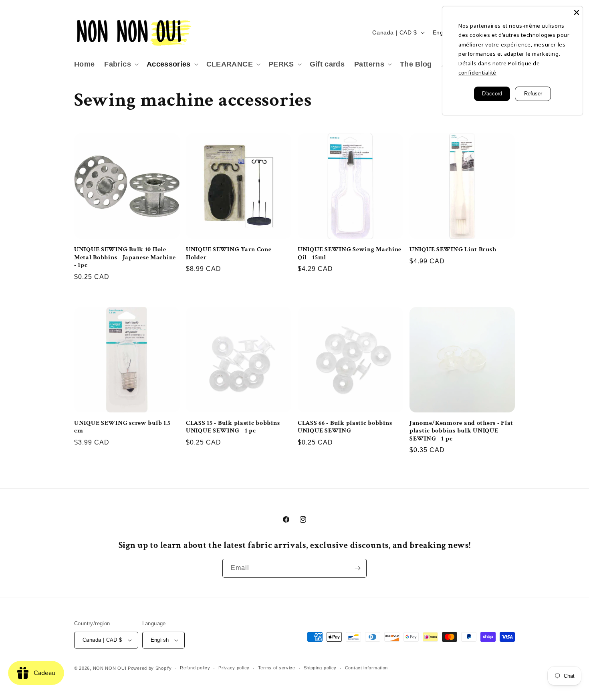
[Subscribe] (357, 568)
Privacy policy (234, 667)
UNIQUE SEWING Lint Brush (452, 249)
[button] (120, 64)
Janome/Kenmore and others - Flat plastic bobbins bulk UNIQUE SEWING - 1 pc (461, 430)
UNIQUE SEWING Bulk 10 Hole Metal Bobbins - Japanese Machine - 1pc (125, 257)
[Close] (577, 12)
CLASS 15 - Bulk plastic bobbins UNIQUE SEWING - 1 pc (233, 426)
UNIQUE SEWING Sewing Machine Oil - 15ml (349, 253)
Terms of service (276, 667)
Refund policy (195, 667)
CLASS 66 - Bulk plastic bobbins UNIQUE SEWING (345, 426)
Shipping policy (320, 667)
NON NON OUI (110, 668)
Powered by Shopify (150, 668)
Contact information (366, 667)
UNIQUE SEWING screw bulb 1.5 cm (122, 426)
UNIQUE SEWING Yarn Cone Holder (229, 253)
